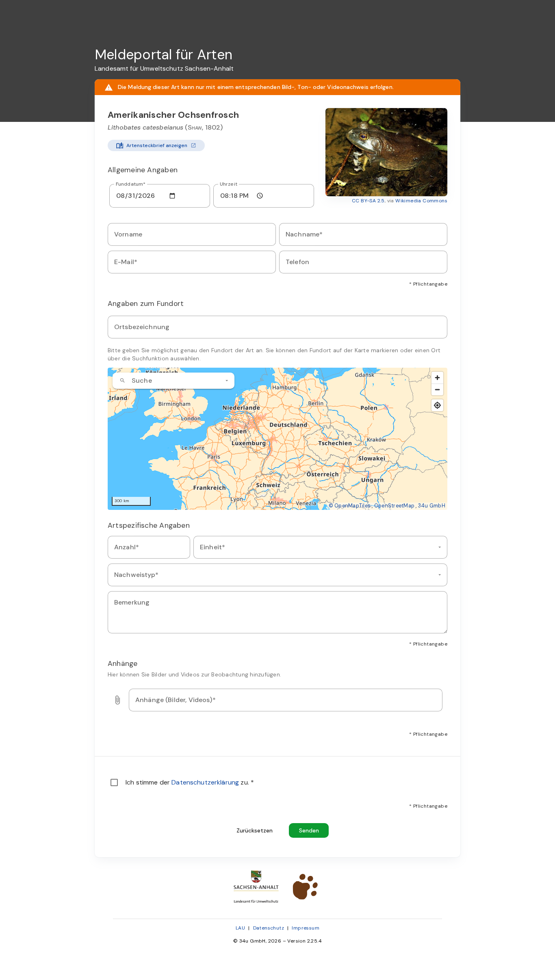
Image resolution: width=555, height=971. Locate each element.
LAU (240, 928)
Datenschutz (268, 928)
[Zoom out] (437, 389)
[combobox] (173, 381)
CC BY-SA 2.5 (368, 200)
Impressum (305, 928)
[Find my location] (437, 405)
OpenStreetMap (394, 506)
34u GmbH (431, 506)
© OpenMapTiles (350, 506)
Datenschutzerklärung (206, 782)
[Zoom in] (437, 378)
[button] (386, 152)
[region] (277, 439)
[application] (277, 439)
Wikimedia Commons (421, 200)
